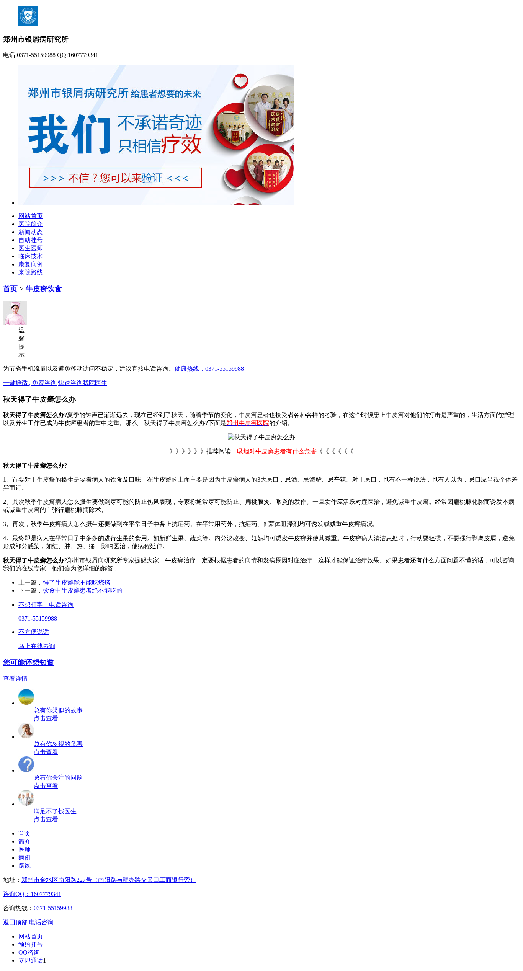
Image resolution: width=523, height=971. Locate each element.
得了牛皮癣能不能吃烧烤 (76, 582)
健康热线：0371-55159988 (209, 368)
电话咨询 (41, 922)
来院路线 (30, 272)
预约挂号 (30, 944)
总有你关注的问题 (58, 777)
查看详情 (15, 678)
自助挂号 (30, 240)
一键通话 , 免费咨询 (30, 383)
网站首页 (30, 216)
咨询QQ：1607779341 (32, 894)
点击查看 (46, 718)
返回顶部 (15, 922)
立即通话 (30, 960)
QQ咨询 (29, 952)
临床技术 (30, 256)
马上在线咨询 (36, 646)
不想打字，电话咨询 (46, 604)
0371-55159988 (37, 618)
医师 (24, 849)
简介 (24, 841)
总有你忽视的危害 (58, 744)
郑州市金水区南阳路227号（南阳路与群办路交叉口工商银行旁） (108, 880)
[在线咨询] (26, 804)
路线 (24, 865)
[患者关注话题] (26, 770)
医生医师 (30, 248)
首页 (10, 289)
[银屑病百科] (26, 736)
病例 (24, 857)
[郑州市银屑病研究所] (156, 202)
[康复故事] (26, 703)
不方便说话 (33, 632)
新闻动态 (30, 232)
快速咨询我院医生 (82, 383)
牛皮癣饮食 (44, 289)
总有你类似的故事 (58, 710)
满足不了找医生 (55, 811)
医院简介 (30, 224)
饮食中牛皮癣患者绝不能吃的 (83, 590)
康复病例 (30, 264)
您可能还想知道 (28, 662)
